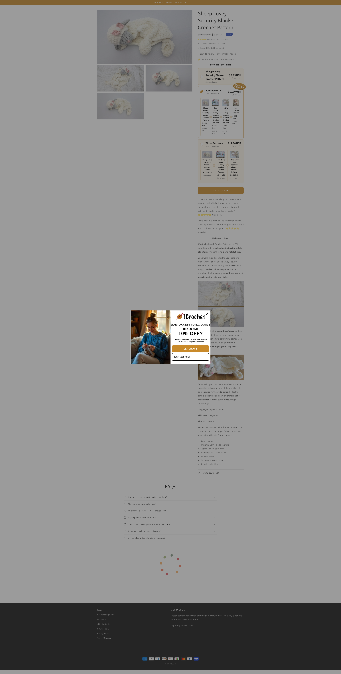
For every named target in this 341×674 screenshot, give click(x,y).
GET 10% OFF (191, 349)
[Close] (207, 313)
